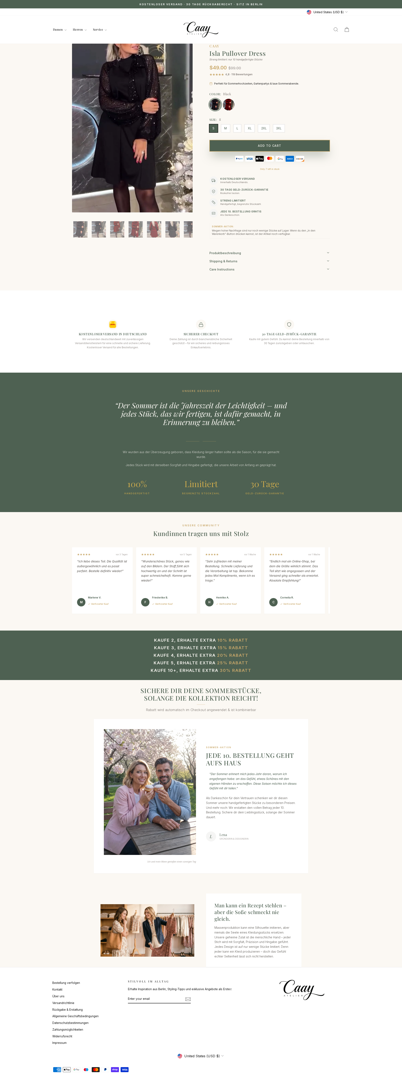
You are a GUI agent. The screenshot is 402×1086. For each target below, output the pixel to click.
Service (98, 29)
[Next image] (185, 134)
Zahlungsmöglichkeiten (67, 1029)
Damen (58, 29)
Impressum (59, 1042)
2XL (264, 128)
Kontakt (57, 989)
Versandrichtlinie (63, 1003)
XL (249, 128)
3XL (278, 128)
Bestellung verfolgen (66, 983)
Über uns (58, 996)
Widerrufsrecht (62, 1036)
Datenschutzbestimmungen (70, 1023)
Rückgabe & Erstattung (67, 1009)
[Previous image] (79, 134)
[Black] (215, 105)
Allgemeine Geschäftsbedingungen (75, 1016)
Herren (78, 29)
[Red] (228, 105)
